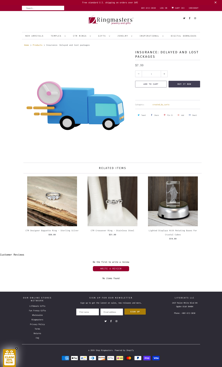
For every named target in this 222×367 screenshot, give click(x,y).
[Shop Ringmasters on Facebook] (190, 18)
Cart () (179, 8)
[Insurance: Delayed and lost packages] (77, 105)
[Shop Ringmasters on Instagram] (195, 18)
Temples (57, 36)
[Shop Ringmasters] (111, 21)
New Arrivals (35, 36)
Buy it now (184, 84)
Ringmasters (37, 320)
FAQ (37, 338)
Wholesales (37, 315)
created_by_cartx (161, 105)
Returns (37, 333)
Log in (163, 8)
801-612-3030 (148, 8)
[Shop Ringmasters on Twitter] (184, 18)
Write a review (111, 268)
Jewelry (123, 36)
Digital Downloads (184, 36)
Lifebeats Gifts (37, 306)
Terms (37, 329)
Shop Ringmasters (104, 350)
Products (37, 45)
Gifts (102, 36)
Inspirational (150, 36)
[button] (9, 358)
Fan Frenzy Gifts (37, 310)
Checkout (194, 8)
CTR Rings (80, 36)
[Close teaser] (16, 348)
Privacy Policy (37, 324)
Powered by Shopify (124, 350)
